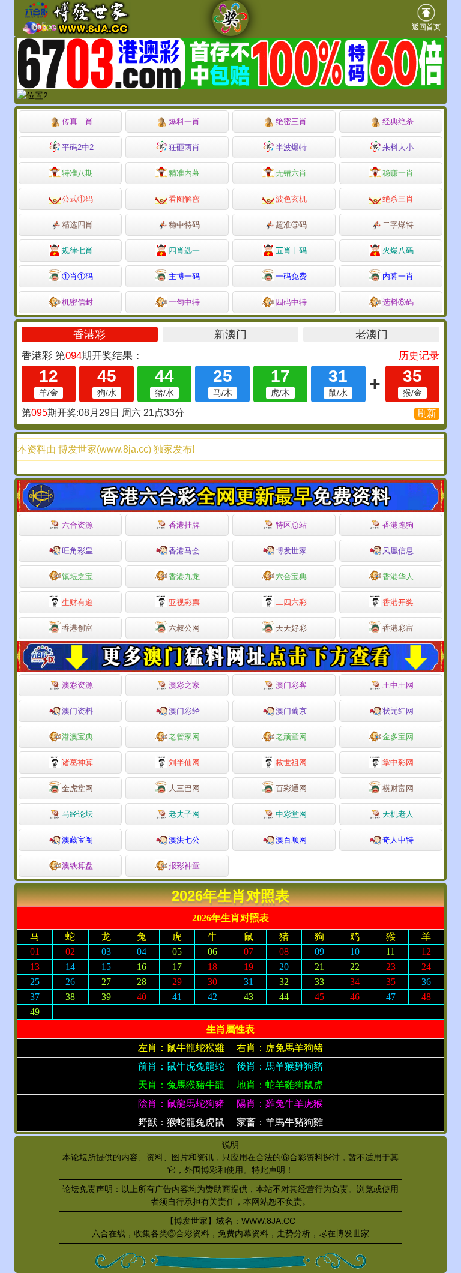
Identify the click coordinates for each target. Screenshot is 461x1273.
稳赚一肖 (398, 173)
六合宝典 (291, 576)
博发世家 (291, 550)
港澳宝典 (77, 736)
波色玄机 (291, 198)
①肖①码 (77, 276)
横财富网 (398, 788)
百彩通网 (291, 788)
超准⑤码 (291, 224)
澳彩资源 (77, 685)
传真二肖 (77, 121)
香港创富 (77, 628)
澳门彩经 (184, 710)
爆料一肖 (184, 121)
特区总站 (291, 524)
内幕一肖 (398, 276)
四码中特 (291, 302)
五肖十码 (291, 250)
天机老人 (398, 814)
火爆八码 (398, 250)
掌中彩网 (398, 762)
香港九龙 (184, 576)
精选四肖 (77, 224)
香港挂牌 (184, 524)
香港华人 (398, 576)
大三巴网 (184, 788)
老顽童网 (291, 736)
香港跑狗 (398, 524)
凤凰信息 (398, 550)
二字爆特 (398, 224)
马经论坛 (77, 814)
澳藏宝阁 (77, 839)
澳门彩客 (291, 685)
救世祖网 (291, 762)
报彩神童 (184, 865)
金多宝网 (398, 736)
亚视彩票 (184, 602)
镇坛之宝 (77, 576)
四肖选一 (184, 250)
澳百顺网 (291, 839)
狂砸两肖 (184, 147)
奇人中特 (398, 839)
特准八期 (77, 173)
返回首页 (426, 27)
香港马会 (184, 550)
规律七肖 (77, 250)
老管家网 (184, 736)
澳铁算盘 (77, 865)
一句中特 (184, 302)
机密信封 (77, 302)
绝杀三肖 (398, 198)
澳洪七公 (184, 839)
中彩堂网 (291, 814)
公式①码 (77, 198)
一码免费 (291, 276)
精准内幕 (184, 173)
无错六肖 (291, 173)
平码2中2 (78, 147)
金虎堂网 (77, 788)
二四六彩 (291, 602)
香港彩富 (398, 628)
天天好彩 (291, 628)
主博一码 (184, 276)
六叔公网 (184, 628)
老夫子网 (184, 814)
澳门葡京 (291, 710)
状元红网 (398, 710)
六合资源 (77, 524)
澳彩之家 (184, 685)
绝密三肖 (291, 121)
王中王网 (398, 685)
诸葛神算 (77, 762)
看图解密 (184, 198)
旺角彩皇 (77, 550)
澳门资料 (77, 710)
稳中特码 (184, 224)
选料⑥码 (398, 302)
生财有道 (77, 602)
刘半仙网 (184, 762)
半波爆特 (291, 147)
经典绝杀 (398, 121)
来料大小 (398, 147)
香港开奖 (398, 602)
